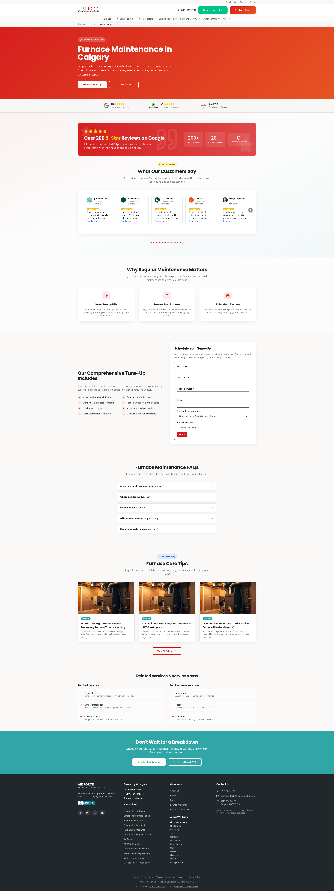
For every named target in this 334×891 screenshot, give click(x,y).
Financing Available (212, 10)
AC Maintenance (132, 843)
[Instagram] (87, 812)
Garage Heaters (166, 18)
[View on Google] (89, 200)
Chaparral (174, 855)
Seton (172, 833)
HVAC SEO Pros (158, 886)
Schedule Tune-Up (92, 84)
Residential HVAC (188, 18)
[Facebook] (80, 812)
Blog (235, 2)
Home (82, 24)
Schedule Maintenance (149, 762)
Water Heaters (145, 18)
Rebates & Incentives (180, 809)
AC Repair (128, 839)
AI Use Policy (194, 877)
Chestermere (175, 826)
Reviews (243, 2)
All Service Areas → (178, 822)
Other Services (210, 18)
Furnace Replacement (134, 825)
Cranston (174, 837)
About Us (174, 790)
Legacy (173, 848)
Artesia (173, 858)
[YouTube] (95, 812)
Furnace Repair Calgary (135, 811)
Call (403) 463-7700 (187, 762)
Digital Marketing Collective (186, 886)
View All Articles (165, 651)
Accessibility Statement (176, 877)
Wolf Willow (175, 840)
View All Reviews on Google (167, 242)
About (228, 2)
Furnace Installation (133, 820)
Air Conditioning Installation (137, 834)
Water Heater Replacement (137, 853)
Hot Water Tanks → (134, 793)
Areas (226, 18)
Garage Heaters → (133, 798)
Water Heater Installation (136, 848)
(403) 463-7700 (126, 84)
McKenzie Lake (176, 844)
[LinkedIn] (102, 812)
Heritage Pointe (176, 862)
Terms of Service (156, 877)
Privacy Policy (140, 877)
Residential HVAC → (134, 789)
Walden (173, 851)
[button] (83, 210)
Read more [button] (92, 221)
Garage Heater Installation (137, 862)
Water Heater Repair (134, 858)
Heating (92, 24)
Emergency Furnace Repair (137, 815)
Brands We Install (178, 804)
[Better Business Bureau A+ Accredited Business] (87, 803)
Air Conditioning (125, 18)
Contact (253, 2)
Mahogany (174, 829)
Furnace (107, 18)
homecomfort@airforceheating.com (237, 795)
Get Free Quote (243, 10)
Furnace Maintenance (134, 829)
